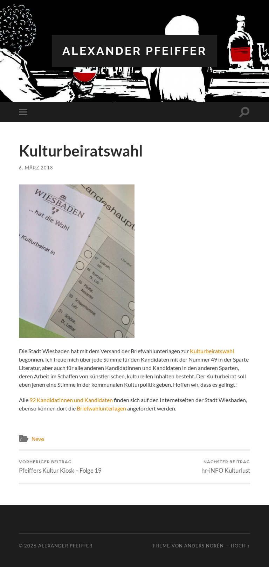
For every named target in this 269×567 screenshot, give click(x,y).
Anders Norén (204, 545)
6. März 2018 (36, 167)
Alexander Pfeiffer (134, 50)
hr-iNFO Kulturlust (225, 466)
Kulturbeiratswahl (212, 351)
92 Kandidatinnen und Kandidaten (71, 400)
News (38, 439)
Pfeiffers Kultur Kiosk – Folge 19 (60, 466)
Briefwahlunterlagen (101, 408)
